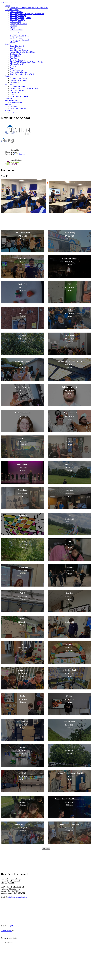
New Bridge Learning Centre (20, 18)
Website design (6, 931)
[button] (8, 148)
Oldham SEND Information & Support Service (26, 62)
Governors (13, 26)
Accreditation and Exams (19, 96)
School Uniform (15, 48)
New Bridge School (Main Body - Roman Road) (27, 14)
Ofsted (12, 28)
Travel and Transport (17, 60)
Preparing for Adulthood (18, 72)
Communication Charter (18, 78)
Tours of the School (17, 46)
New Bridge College (17, 20)
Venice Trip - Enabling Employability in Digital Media (29, 8)
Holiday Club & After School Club (22, 52)
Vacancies (13, 34)
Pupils (7, 76)
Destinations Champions (18, 80)
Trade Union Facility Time (19, 36)
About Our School (12, 10)
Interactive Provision (17, 90)
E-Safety (13, 66)
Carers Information (16, 70)
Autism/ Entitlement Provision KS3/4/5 (24, 88)
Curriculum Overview (17, 86)
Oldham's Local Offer (17, 64)
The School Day (16, 54)
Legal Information (14, 926)
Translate (22, 154)
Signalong (9, 98)
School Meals (15, 56)
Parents (8, 44)
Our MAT (8, 104)
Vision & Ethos (15, 22)
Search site (5, 938)
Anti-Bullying (15, 82)
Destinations (14, 92)
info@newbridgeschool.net (17, 897)
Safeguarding (14, 32)
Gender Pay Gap (16, 38)
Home (7, 6)
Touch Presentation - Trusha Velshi (22, 74)
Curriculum (9, 84)
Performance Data (16, 30)
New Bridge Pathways (18, 16)
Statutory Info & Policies (18, 24)
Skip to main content (8, 2)
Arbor (12, 68)
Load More (46, 848)
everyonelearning (11, 100)
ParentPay (13, 58)
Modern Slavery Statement (19, 40)
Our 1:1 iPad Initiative (18, 108)
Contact (8, 110)
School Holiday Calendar (19, 50)
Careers (12, 94)
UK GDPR (14, 42)
